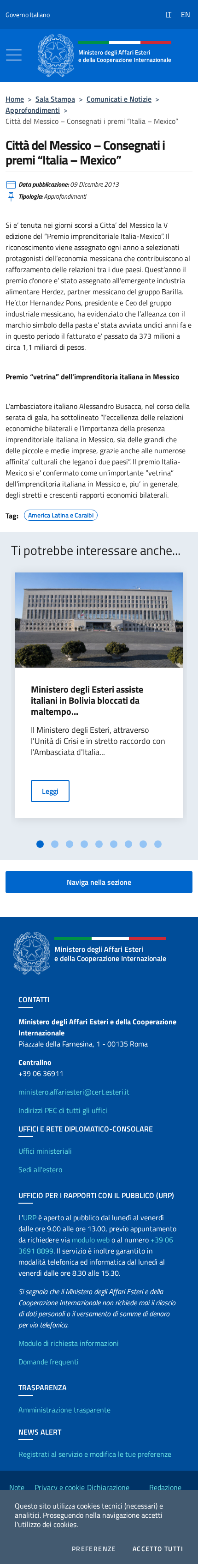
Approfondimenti (33, 110)
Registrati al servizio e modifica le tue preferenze (94, 1454)
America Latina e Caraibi (60, 513)
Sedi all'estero (40, 1169)
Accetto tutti (158, 1549)
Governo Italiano (28, 14)
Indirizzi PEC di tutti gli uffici (62, 1110)
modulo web (91, 1239)
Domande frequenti (48, 1361)
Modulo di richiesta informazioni (68, 1343)
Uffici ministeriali (45, 1150)
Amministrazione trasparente (64, 1409)
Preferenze (94, 1549)
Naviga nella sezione (99, 882)
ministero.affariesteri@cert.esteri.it (73, 1091)
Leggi (50, 791)
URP (29, 1217)
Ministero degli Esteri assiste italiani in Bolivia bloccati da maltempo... (87, 700)
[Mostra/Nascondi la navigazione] (14, 55)
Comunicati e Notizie (119, 98)
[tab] (40, 844)
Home (15, 98)
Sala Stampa (55, 98)
